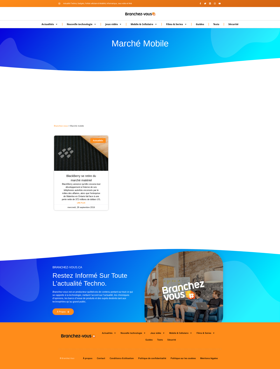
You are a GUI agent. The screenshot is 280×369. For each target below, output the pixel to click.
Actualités (48, 24)
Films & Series (174, 24)
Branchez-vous (61, 126)
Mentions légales (209, 358)
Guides (200, 24)
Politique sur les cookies (183, 358)
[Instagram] (215, 3)
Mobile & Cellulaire (142, 24)
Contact (101, 358)
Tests (216, 24)
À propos (87, 358)
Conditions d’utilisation (122, 358)
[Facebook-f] (200, 3)
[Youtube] (220, 3)
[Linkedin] (210, 3)
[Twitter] (205, 3)
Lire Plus (81, 203)
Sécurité (233, 24)
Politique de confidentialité (152, 358)
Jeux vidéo (111, 24)
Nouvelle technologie (79, 24)
